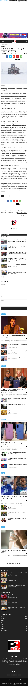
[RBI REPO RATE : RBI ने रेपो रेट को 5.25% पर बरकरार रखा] (4, 406)
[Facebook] (8, 675)
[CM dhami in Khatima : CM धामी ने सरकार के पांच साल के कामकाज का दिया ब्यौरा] (4, 602)
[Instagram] (12, 675)
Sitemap (17, 681)
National (2, 616)
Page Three (4, 53)
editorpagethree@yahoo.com (16, 667)
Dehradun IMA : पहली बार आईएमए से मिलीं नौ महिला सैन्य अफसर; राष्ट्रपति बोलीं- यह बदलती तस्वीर (17, 241)
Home (1, 0)
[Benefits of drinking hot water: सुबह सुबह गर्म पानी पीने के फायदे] (14, 539)
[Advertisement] (14, 17)
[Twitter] (15, 675)
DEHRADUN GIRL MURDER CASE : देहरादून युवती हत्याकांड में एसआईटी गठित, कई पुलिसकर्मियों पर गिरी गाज (17, 272)
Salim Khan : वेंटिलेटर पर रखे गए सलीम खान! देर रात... (17, 357)
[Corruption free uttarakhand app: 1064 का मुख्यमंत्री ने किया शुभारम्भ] (4, 587)
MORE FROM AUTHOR (5, 236)
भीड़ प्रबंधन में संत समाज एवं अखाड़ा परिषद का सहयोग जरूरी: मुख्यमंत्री (7, 211)
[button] (26, 41)
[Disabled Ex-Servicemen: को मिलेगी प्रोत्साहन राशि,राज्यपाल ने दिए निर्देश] (4, 580)
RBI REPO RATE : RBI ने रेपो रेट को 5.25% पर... (16, 404)
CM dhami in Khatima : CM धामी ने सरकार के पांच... (17, 601)
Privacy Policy (11, 681)
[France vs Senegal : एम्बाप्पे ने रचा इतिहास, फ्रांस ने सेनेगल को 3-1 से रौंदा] (4, 507)
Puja (1, 338)
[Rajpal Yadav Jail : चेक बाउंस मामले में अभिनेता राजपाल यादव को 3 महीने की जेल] (14, 325)
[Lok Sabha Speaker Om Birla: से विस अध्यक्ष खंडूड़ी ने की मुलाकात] (4, 574)
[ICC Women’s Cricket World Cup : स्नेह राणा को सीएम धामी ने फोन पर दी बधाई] (4, 520)
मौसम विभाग (15, 195)
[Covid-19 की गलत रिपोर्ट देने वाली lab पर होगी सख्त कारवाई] (4, 609)
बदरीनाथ (11, 195)
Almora (2, 626)
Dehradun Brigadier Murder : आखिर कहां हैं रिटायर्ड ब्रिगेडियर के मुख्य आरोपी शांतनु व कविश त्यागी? (17, 260)
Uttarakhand (3, 618)
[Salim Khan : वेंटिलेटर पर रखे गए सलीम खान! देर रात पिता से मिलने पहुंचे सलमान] (4, 358)
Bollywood (3, 628)
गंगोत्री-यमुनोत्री (6, 195)
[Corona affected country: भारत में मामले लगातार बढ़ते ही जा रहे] (4, 596)
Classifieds (14, 679)
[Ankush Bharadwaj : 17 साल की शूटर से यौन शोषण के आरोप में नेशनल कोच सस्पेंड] (4, 514)
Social (18, 679)
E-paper (4, 679)
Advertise (8, 679)
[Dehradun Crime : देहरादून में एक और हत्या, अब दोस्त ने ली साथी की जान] (4, 266)
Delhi (2, 624)
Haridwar (3, 632)
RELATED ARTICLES (5, 234)
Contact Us (22, 679)
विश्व (1, 622)
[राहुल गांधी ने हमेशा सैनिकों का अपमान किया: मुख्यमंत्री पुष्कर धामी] (4, 247)
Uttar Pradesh (4, 630)
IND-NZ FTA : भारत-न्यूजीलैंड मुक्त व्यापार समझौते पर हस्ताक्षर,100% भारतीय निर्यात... (13, 390)
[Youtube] (19, 675)
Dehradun (6, 0)
